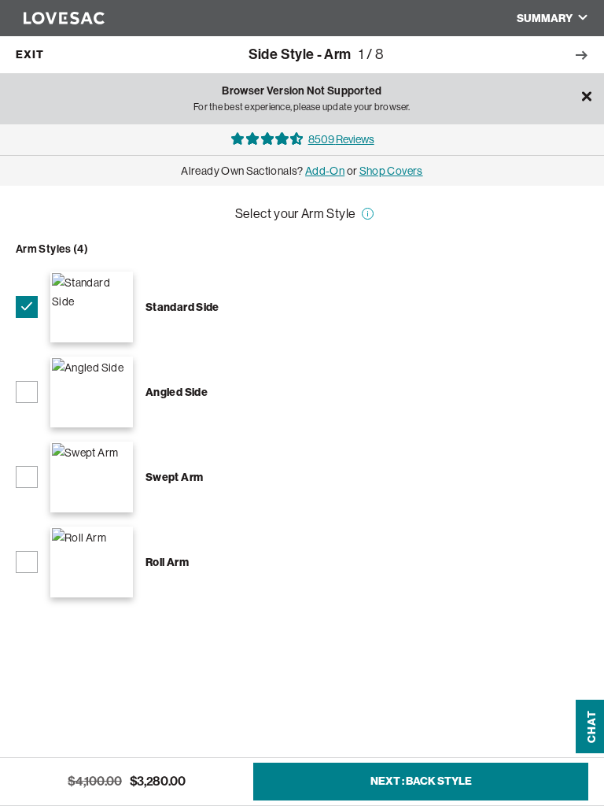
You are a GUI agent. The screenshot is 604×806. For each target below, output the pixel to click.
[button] (591, 680)
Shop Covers (391, 171)
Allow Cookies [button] (494, 740)
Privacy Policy (64, 758)
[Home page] (56, 18)
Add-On (324, 171)
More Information (364, 221)
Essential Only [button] (493, 702)
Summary (545, 18)
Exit (30, 54)
